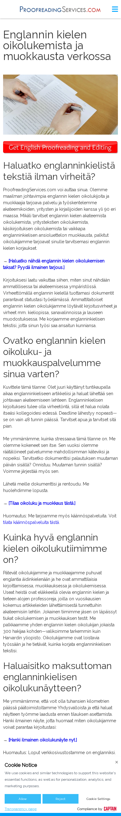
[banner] (60, 9)
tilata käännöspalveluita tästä (31, 522)
